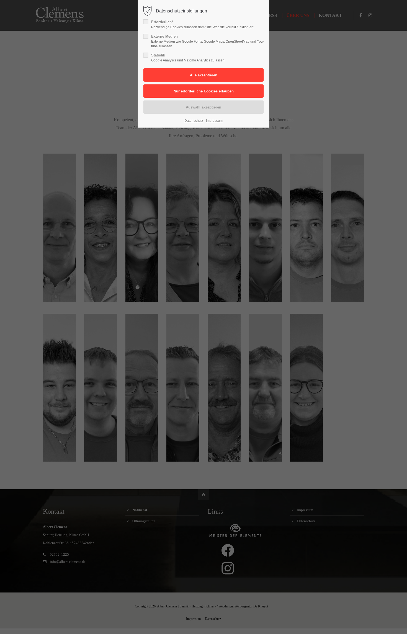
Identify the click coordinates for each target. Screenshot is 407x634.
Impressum (214, 121)
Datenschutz (193, 121)
